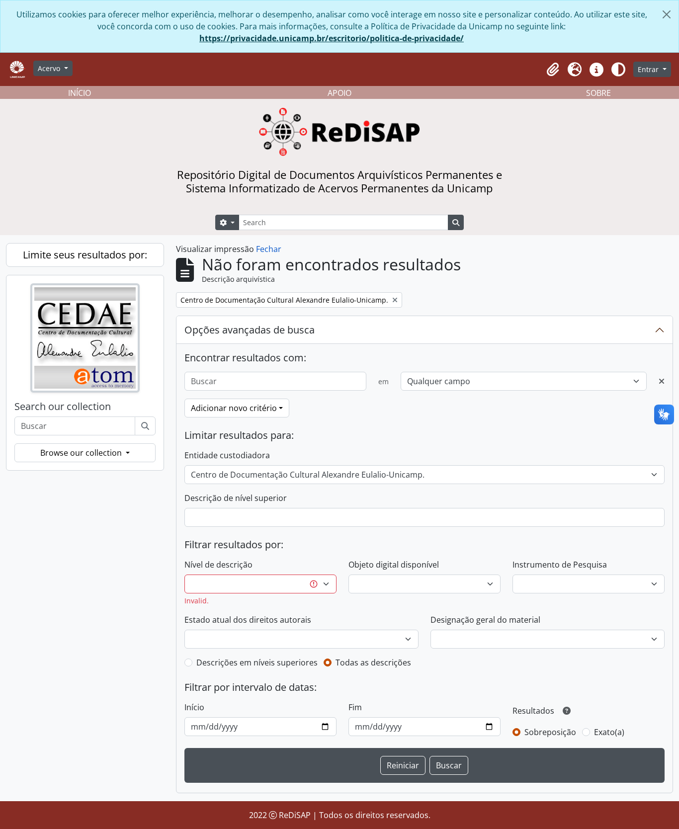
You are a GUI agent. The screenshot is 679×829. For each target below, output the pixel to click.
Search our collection (62, 407)
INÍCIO (79, 92)
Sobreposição (550, 732)
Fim (355, 707)
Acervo (50, 68)
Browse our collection (82, 452)
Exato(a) (609, 732)
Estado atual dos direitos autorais (247, 619)
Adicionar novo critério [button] (234, 408)
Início (194, 707)
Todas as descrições (373, 662)
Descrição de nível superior (235, 498)
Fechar (268, 249)
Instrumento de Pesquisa (559, 564)
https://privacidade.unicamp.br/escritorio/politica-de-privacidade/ (331, 38)
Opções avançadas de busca (249, 329)
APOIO (339, 92)
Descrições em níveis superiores (257, 662)
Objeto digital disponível (393, 564)
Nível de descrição (218, 564)
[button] (553, 70)
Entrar (649, 69)
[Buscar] (145, 425)
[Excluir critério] (662, 381)
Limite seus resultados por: (85, 254)
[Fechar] (667, 14)
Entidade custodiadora (227, 455)
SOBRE (598, 92)
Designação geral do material (485, 619)
